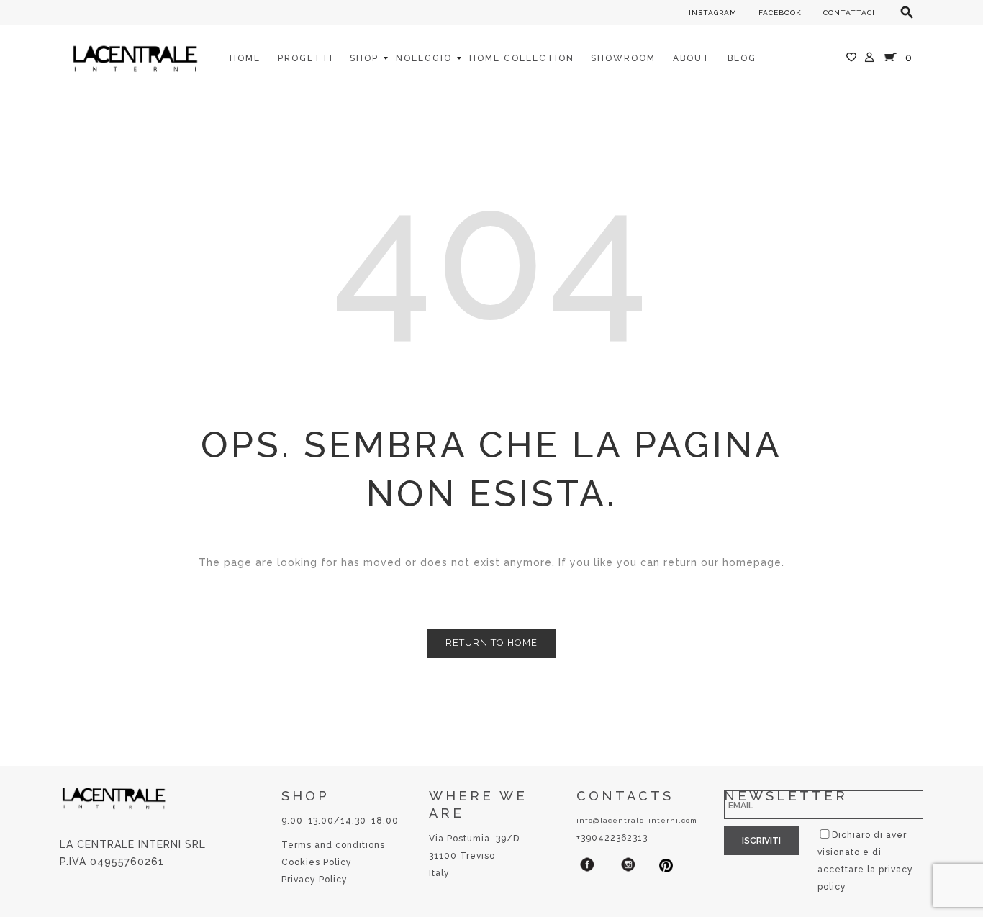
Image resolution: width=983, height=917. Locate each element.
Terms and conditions (333, 845)
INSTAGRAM (713, 13)
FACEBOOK (780, 13)
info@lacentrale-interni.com (636, 820)
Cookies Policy (316, 862)
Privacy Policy (314, 880)
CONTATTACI (849, 13)
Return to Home (491, 642)
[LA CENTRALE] (135, 57)
